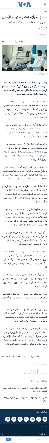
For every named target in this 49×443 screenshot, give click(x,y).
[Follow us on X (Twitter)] (38, 419)
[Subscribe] (7, 419)
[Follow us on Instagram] (26, 419)
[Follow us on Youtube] (32, 419)
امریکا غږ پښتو (23, 440)
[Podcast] (13, 419)
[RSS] (20, 419)
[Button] (15, 41)
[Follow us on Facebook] (44, 419)
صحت (44, 11)
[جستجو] (39, 439)
